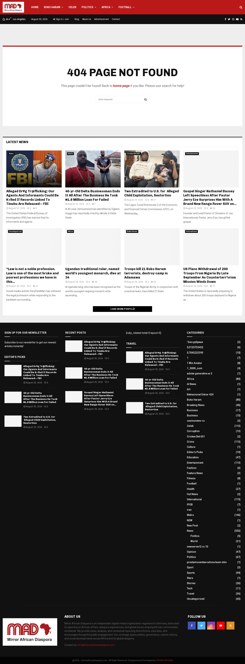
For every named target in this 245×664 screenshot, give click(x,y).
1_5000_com (194, 368)
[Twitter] (201, 626)
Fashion (191, 467)
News (11, 154)
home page (121, 86)
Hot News (192, 494)
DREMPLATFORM (164, 660)
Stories (191, 583)
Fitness (191, 478)
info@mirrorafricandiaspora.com (96, 645)
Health (190, 488)
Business (192, 410)
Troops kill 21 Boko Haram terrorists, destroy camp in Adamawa (146, 273)
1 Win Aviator (194, 363)
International (191, 231)
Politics (87, 7)
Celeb (72, 7)
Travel (190, 593)
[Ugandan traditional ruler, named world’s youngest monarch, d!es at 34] (93, 246)
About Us (86, 19)
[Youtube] (221, 626)
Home (35, 7)
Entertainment (192, 154)
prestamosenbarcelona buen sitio (207, 562)
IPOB (190, 504)
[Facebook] (192, 626)
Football (125, 7)
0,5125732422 (195, 347)
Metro (70, 154)
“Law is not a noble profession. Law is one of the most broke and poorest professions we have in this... (32, 275)
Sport (190, 567)
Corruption (193, 431)
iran (189, 509)
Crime (190, 441)
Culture (191, 446)
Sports (191, 572)
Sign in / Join (62, 19)
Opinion (191, 551)
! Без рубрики (195, 342)
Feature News (195, 473)
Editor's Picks (195, 452)
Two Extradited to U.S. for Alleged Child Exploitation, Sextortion (151, 193)
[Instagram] (211, 626)
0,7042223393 (195, 352)
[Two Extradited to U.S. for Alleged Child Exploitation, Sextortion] (152, 168)
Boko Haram (52, 7)
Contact (116, 19)
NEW (189, 520)
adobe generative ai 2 (199, 373)
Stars (190, 578)
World (194, 541)
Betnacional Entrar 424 (200, 394)
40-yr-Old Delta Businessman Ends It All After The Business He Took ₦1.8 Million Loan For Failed (92, 195)
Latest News (17, 142)
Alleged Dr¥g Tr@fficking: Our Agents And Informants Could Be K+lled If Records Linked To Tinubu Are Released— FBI (32, 197)
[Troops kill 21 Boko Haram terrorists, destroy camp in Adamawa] (152, 246)
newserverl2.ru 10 (197, 546)
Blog (77, 19)
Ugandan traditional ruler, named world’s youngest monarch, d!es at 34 (93, 273)
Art (188, 389)
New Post (192, 525)
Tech (189, 588)
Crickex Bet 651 (133, 154)
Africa (106, 7)
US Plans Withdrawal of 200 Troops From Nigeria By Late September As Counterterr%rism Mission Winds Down (209, 275)
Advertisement (101, 19)
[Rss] (230, 626)
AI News (191, 384)
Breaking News (195, 405)
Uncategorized (15, 231)
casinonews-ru (196, 420)
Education (193, 457)
